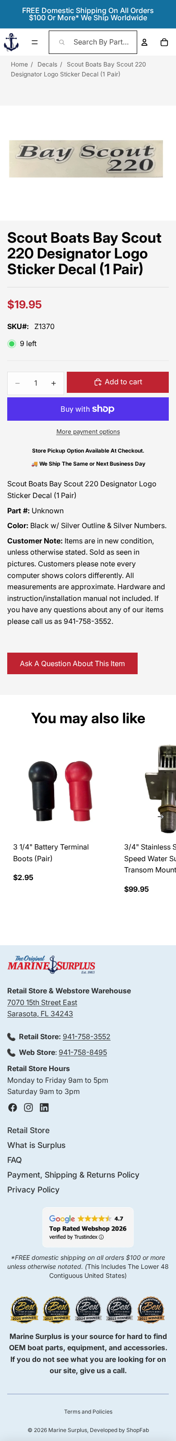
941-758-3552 (87, 1036)
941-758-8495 (83, 1052)
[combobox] (93, 42)
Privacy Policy (33, 1189)
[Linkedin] (44, 1107)
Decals (47, 64)
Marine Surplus (67, 1430)
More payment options (88, 431)
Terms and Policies (88, 1411)
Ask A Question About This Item (72, 663)
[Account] (144, 42)
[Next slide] (161, 818)
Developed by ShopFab (119, 1430)
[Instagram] (28, 1107)
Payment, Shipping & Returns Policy (73, 1174)
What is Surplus (36, 1145)
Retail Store (28, 1130)
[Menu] (34, 42)
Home (19, 64)
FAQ (14, 1160)
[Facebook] (12, 1107)
